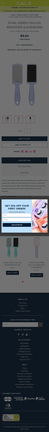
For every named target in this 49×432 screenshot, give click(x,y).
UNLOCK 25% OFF (17, 225)
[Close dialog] (45, 201)
